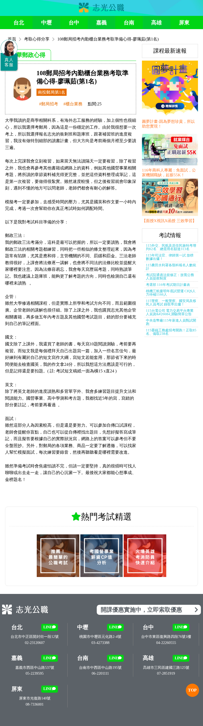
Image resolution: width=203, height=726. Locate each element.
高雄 (156, 22)
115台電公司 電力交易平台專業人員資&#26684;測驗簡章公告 (169, 312)
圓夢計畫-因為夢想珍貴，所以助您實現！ (168, 123)
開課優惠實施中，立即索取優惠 (141, 609)
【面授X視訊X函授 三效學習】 (169, 221)
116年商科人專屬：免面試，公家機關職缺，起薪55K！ (169, 172)
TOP (192, 690)
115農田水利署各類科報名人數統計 (171, 266)
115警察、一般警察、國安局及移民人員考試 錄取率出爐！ (171, 302)
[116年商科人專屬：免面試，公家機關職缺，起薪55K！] (170, 150)
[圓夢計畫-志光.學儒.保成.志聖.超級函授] (170, 89)
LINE (47, 627)
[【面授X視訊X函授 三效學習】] (170, 198)
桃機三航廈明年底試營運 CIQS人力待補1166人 (171, 292)
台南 (129, 22)
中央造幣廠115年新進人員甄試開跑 (171, 322)
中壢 (46, 22)
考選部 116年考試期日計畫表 (168, 285)
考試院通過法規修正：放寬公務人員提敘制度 (170, 276)
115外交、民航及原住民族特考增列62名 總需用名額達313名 (171, 247)
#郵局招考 (48, 104)
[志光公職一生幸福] (101, 11)
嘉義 (101, 22)
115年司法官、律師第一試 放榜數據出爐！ (169, 257)
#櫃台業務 (72, 104)
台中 (74, 22)
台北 (18, 22)
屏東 (184, 22)
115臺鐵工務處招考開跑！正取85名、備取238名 (171, 332)
